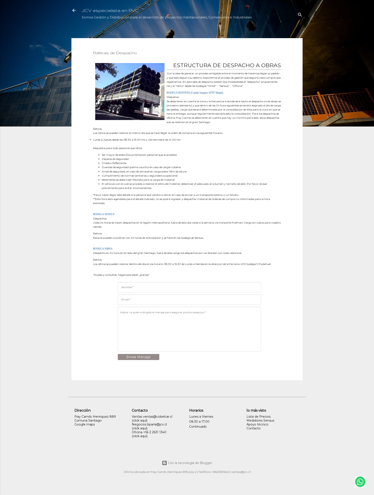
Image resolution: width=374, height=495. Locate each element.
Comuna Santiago (88, 420)
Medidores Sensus (260, 420)
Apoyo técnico (257, 424)
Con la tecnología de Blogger (189, 463)
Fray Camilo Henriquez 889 (95, 417)
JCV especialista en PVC (110, 10)
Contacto (254, 428)
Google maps (84, 424)
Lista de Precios (259, 417)
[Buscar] (300, 15)
